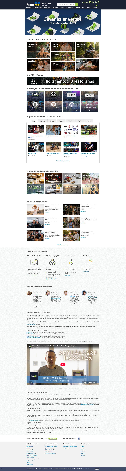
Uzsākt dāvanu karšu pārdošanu (70, 446)
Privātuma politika (30, 460)
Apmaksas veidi (30, 449)
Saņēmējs (55, 7)
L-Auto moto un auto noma (52, 153)
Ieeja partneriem (30, 464)
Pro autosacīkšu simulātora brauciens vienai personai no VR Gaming (88, 155)
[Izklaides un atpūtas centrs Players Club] (71, 147)
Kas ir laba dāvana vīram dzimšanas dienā (87, 231)
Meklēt (76, 4)
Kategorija (47, 7)
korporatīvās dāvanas (56, 298)
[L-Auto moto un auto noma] (53, 147)
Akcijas (77, 7)
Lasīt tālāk (47, 212)
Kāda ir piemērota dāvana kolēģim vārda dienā (51, 231)
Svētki (62, 7)
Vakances (83, 448)
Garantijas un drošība (31, 453)
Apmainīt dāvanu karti (49, 448)
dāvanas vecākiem (36, 294)
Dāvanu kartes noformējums (86, 404)
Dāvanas (29, 7)
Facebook (80, 438)
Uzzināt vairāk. (86, 468)
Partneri (83, 451)
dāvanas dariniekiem (35, 420)
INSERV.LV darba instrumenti (88, 136)
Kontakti (28, 462)
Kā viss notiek (30, 446)
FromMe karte (38, 7)
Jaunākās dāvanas (89, 121)
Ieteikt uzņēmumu (48, 451)
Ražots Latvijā (30, 336)
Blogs (88, 7)
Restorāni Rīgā (30, 333)
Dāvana (33, 121)
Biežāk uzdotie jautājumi (32, 455)
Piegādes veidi (30, 451)
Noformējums (29, 448)
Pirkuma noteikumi (30, 457)
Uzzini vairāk (67, 275)
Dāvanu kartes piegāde (51, 278)
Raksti (82, 446)
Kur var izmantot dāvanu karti (51, 446)
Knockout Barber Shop (51, 136)
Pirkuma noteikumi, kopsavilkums (34, 459)
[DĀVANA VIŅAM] (36, 147)
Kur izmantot (69, 7)
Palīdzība (94, 7)
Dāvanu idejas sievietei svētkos (89, 218)
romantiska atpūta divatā (74, 296)
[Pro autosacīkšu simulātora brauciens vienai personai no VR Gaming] (89, 147)
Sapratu (97, 469)
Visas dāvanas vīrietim (63, 161)
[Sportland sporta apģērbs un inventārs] (36, 130)
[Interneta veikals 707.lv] (71, 130)
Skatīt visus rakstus (63, 245)
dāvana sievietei (91, 296)
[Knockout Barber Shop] (53, 130)
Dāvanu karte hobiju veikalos (33, 335)
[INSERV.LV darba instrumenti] (89, 130)
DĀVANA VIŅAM (32, 153)
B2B (83, 7)
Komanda (83, 449)
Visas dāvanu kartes (32, 275)
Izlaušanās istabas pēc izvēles (33, 337)
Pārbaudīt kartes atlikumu (50, 453)
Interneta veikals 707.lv (69, 136)
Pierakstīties (53, 438)
